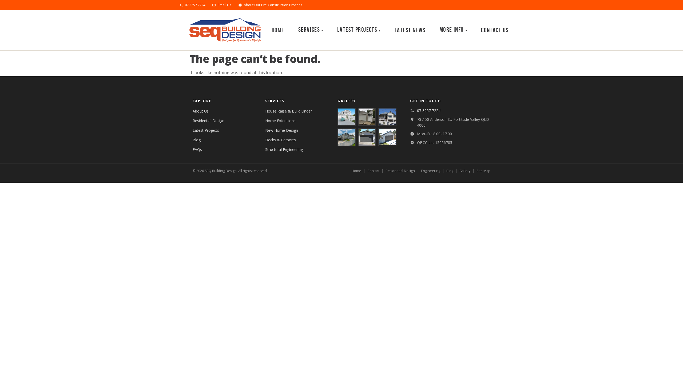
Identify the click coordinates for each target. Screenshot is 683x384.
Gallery (464, 171)
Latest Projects (206, 130)
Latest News (410, 30)
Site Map (483, 171)
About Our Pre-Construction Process (273, 5)
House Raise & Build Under (288, 111)
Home (278, 30)
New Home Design (281, 130)
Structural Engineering (284, 149)
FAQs (197, 149)
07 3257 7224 (195, 5)
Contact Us (495, 30)
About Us (201, 111)
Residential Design (208, 120)
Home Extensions (280, 120)
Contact (373, 171)
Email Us (224, 5)
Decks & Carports (280, 139)
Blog (197, 139)
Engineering (430, 171)
